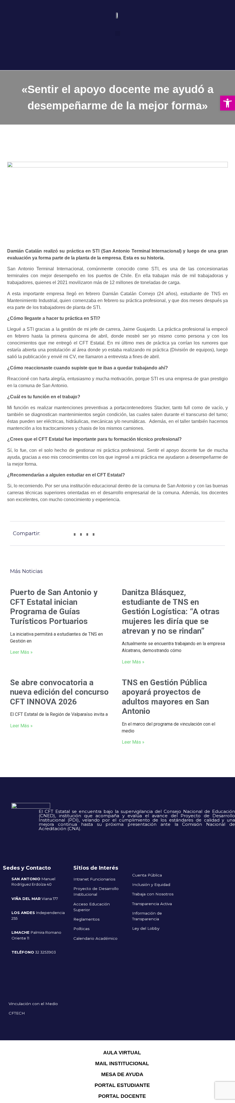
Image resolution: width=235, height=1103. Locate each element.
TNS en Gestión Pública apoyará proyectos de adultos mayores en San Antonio (165, 697)
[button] (117, 33)
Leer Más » (21, 652)
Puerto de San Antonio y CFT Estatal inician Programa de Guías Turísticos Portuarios (53, 607)
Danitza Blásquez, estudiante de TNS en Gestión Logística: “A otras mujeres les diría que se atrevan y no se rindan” (171, 611)
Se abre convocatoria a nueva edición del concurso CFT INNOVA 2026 (59, 692)
